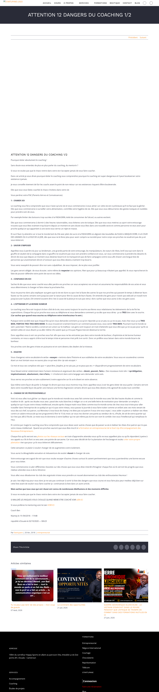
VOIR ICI (51, 505)
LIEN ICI (79, 499)
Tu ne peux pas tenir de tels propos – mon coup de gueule (33, 585)
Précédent (133, 37)
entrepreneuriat (43, 532)
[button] (151, 3)
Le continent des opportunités (79, 585)
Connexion (90, 681)
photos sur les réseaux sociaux (50, 436)
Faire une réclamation (91, 686)
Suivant (143, 37)
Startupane (18, 532)
